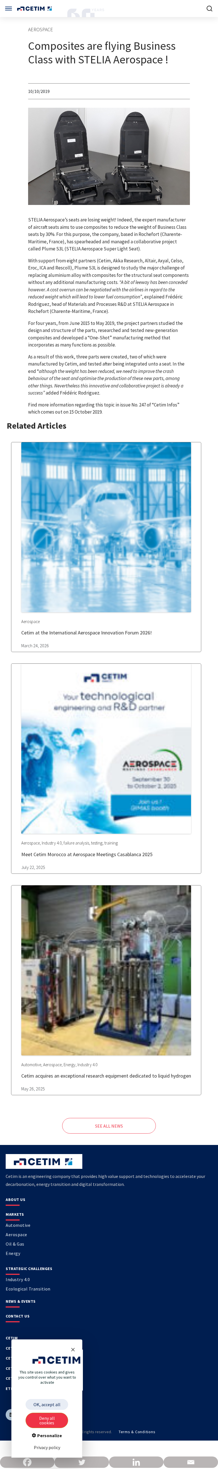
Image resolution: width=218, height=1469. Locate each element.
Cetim (12, 1338)
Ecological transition (28, 1289)
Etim (10, 1388)
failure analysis (76, 843)
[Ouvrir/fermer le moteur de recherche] (209, 8)
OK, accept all (46, 1404)
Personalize (49, 1435)
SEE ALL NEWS (109, 1126)
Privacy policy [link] (47, 1447)
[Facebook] (27, 1462)
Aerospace (40, 29)
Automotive (31, 1064)
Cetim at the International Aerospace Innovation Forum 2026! (86, 632)
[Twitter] (81, 1462)
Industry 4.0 (52, 843)
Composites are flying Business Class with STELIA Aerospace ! (102, 53)
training (111, 843)
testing (96, 843)
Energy (70, 1064)
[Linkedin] (136, 1462)
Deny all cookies (47, 1420)
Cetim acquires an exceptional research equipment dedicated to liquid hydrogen (106, 1075)
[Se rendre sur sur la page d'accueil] (35, 9)
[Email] (191, 1462)
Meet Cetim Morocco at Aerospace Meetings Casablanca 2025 (86, 854)
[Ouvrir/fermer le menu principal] (8, 8)
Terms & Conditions (137, 1431)
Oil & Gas (15, 1244)
